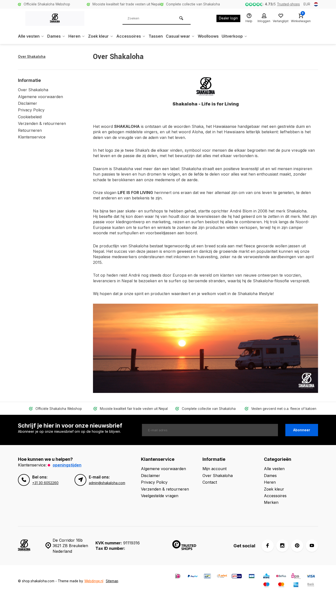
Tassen (156, 36)
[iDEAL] (178, 576)
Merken (271, 502)
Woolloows (208, 36)
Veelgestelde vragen (159, 495)
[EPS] (296, 576)
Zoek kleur (98, 36)
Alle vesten (29, 36)
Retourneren (30, 130)
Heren (74, 36)
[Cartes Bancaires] (251, 576)
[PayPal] (192, 576)
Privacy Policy (31, 109)
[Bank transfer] (311, 585)
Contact (209, 482)
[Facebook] (267, 545)
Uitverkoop (232, 36)
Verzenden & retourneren (42, 123)
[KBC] (266, 576)
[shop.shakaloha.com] (54, 18)
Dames (54, 36)
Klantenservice (32, 136)
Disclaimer (27, 103)
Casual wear (178, 36)
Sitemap (112, 581)
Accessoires (128, 36)
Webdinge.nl (93, 581)
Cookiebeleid (30, 116)
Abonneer (301, 430)
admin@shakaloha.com (107, 483)
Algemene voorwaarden (40, 96)
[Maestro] (266, 585)
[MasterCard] (281, 585)
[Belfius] (281, 576)
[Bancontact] (207, 576)
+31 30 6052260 (45, 483)
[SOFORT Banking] (222, 576)
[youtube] (312, 545)
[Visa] (311, 576)
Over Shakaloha (32, 57)
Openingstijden (67, 465)
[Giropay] (237, 576)
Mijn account (214, 468)
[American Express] (296, 585)
